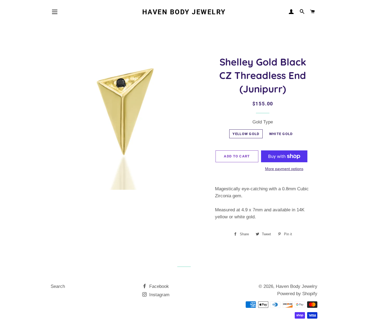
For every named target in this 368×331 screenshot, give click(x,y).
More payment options (284, 169)
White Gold (281, 134)
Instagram (158, 294)
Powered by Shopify (297, 293)
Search (58, 286)
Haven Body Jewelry (184, 12)
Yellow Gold (245, 134)
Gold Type (262, 122)
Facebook (158, 286)
